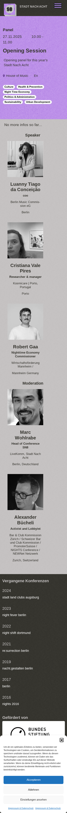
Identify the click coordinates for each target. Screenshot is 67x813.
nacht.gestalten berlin (17, 668)
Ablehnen (33, 789)
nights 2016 (10, 704)
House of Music (17, 76)
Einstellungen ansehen (33, 799)
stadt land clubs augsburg (20, 597)
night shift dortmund (16, 633)
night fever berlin (14, 615)
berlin (6, 686)
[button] (61, 740)
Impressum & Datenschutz (21, 808)
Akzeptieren (34, 779)
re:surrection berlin (15, 651)
